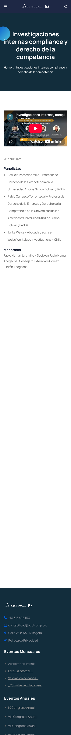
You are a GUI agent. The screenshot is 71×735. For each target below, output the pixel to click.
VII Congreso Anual (22, 726)
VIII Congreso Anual (22, 717)
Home (8, 67)
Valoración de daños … (23, 678)
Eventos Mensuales (22, 651)
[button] (65, 6)
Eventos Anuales (19, 698)
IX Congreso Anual (21, 707)
